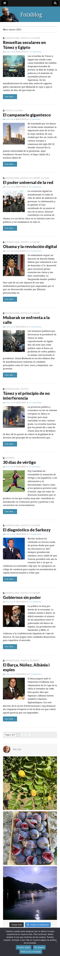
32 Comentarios (35, 602)
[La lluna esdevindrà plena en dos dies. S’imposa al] (30, 893)
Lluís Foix (10, 51)
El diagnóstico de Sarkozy (27, 529)
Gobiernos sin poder (22, 597)
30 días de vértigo (19, 462)
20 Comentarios (35, 251)
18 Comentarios (35, 674)
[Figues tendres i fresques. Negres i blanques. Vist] (30, 838)
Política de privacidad (31, 952)
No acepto (39, 947)
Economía (35, 38)
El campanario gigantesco (27, 114)
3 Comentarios (34, 466)
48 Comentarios (35, 187)
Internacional (12, 38)
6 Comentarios (34, 119)
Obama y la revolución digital (30, 246)
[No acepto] (56, 941)
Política (25, 38)
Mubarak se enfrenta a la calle (26, 320)
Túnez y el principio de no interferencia (26, 396)
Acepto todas (23, 947)
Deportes (10, 458)
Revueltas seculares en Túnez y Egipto (24, 45)
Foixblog (31, 15)
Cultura (18, 110)
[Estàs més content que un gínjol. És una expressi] (30, 783)
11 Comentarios (35, 51)
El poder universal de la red (28, 182)
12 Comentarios (35, 534)
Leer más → (10, 96)
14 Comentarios (35, 402)
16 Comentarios (35, 327)
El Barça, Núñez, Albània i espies (26, 667)
